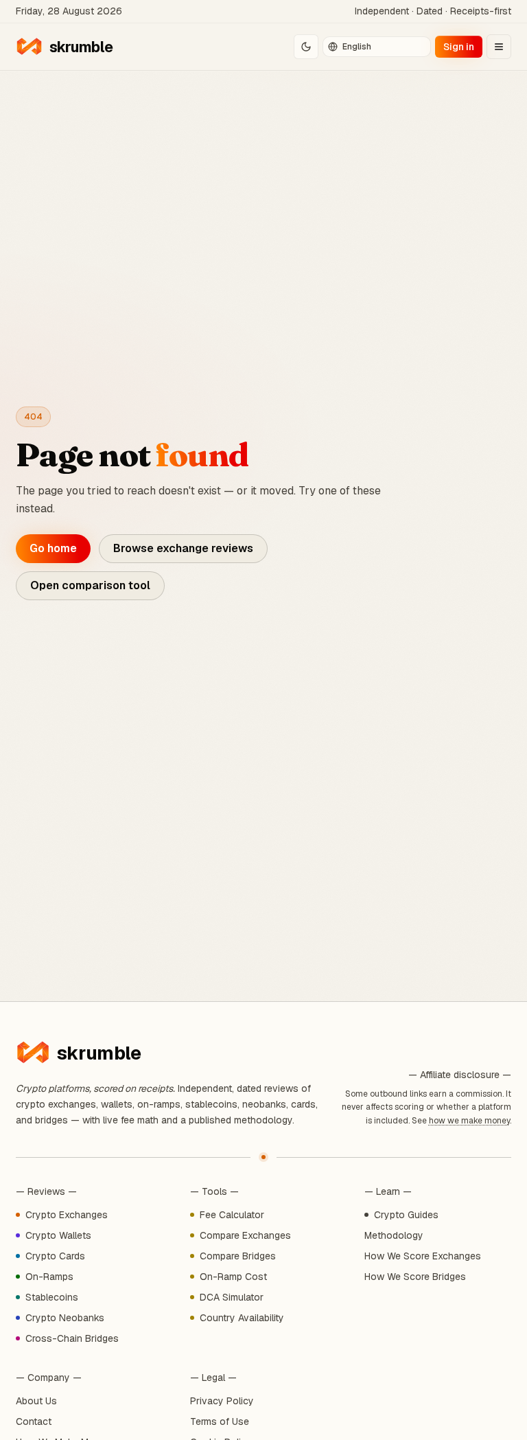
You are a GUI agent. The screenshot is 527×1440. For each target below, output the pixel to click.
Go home (53, 548)
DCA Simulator (232, 1297)
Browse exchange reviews (183, 548)
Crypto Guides (406, 1215)
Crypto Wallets (58, 1235)
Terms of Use (219, 1421)
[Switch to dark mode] (306, 46)
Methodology (393, 1235)
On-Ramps (49, 1276)
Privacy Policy (222, 1401)
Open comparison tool (90, 585)
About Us (36, 1401)
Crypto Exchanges (66, 1215)
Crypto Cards (55, 1256)
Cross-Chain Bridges (72, 1338)
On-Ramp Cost (233, 1276)
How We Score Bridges (415, 1276)
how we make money (469, 1120)
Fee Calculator (232, 1215)
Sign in (458, 47)
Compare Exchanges (245, 1235)
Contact (33, 1421)
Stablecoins (51, 1297)
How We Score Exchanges (422, 1256)
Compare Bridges (238, 1256)
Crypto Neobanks (64, 1318)
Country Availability (242, 1318)
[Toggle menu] (499, 46)
